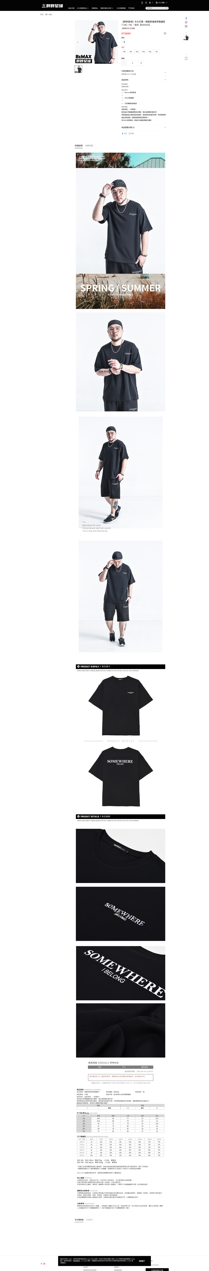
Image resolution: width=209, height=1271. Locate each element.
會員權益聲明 (118, 1270)
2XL (124, 51)
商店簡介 (86, 1267)
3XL (131, 51)
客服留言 (116, 1267)
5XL (143, 51)
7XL (156, 51)
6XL (150, 51)
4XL (137, 51)
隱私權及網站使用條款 (89, 1270)
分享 (125, 133)
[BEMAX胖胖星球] (52, 5)
